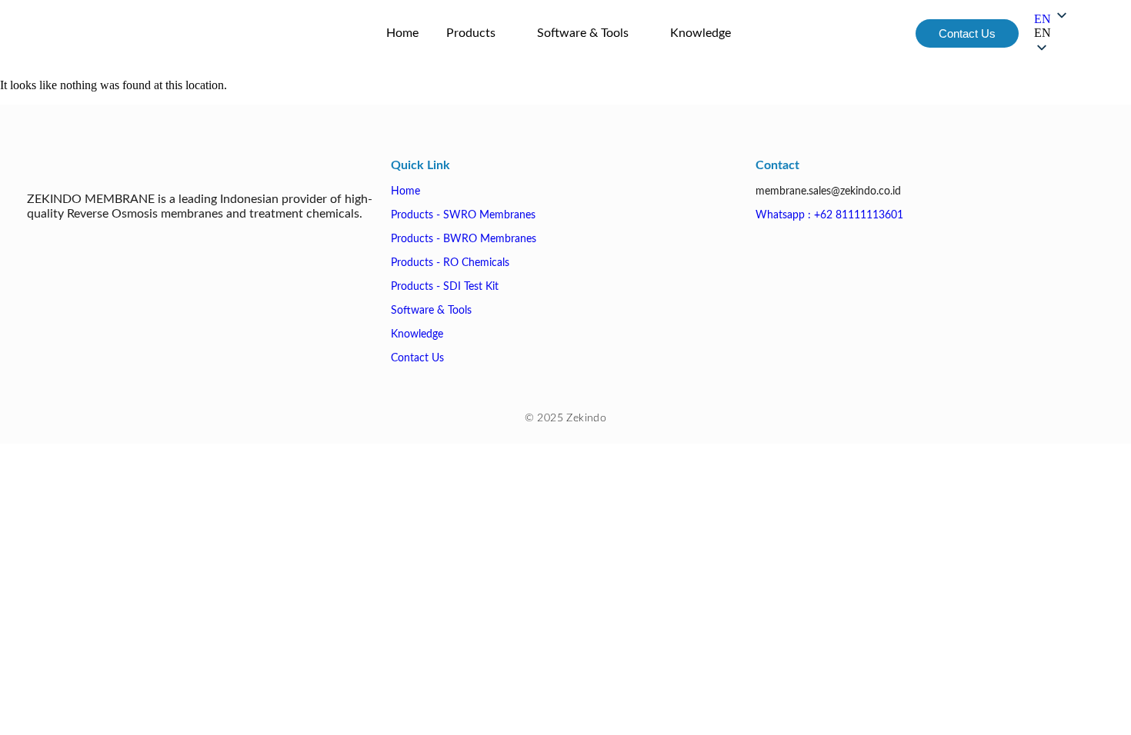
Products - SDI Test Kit (445, 286)
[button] (1051, 33)
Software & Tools (431, 310)
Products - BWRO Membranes (463, 239)
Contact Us (417, 358)
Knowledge (417, 334)
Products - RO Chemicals (450, 263)
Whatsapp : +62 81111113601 (829, 215)
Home (405, 191)
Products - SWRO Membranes (463, 215)
